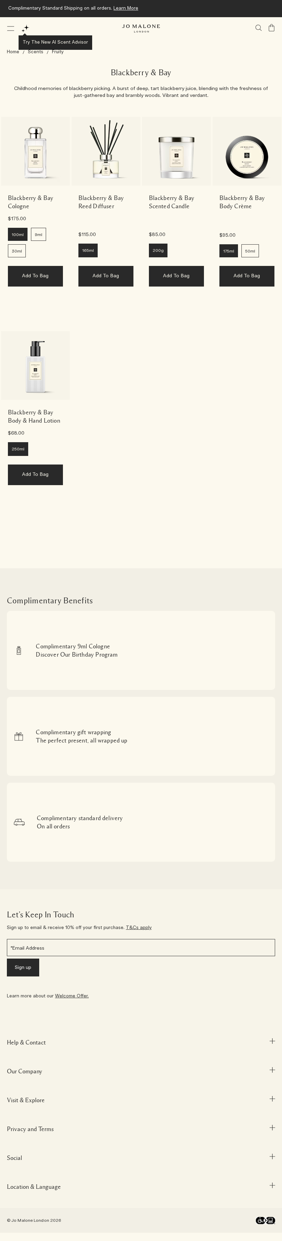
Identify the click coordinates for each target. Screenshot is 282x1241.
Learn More (125, 8)
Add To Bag (35, 276)
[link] (35, 151)
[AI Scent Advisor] (25, 28)
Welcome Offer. (72, 996)
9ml (38, 234)
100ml (18, 234)
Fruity (58, 52)
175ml (228, 251)
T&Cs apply (139, 928)
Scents (35, 52)
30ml (17, 251)
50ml (250, 251)
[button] (10, 28)
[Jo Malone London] (141, 28)
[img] (271, 28)
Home (13, 52)
